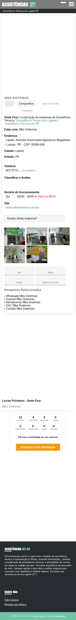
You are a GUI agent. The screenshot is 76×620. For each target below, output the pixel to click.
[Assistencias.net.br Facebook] (5, 577)
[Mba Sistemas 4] (14, 262)
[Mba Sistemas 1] (14, 244)
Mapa (50, 272)
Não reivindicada (50, 103)
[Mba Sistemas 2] (37, 244)
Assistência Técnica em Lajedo (36, 120)
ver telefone (28, 170)
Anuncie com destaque (38, 447)
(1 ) (27, 111)
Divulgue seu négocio (16, 604)
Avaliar (19, 282)
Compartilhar (26, 103)
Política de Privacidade (55, 616)
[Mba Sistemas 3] (59, 244)
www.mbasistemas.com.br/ (22, 207)
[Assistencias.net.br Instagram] (8, 577)
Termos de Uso (39, 616)
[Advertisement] (38, 56)
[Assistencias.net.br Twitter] (7, 577)
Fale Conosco (12, 600)
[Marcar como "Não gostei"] (11, 103)
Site (19, 272)
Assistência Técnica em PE (22, 123)
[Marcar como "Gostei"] (7, 103)
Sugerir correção (50, 282)
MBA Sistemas (11, 406)
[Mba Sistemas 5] (37, 262)
